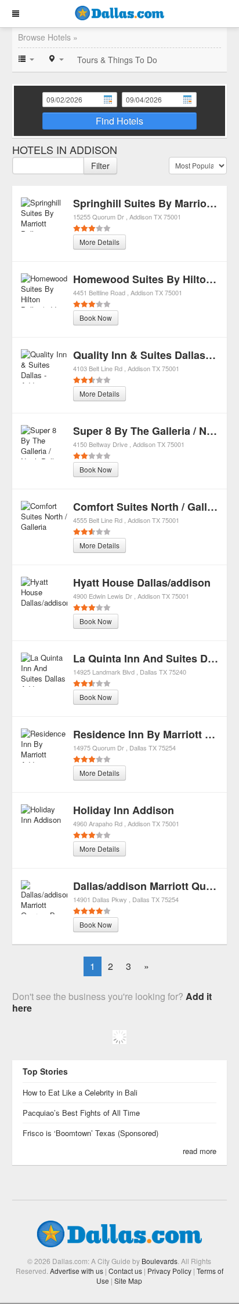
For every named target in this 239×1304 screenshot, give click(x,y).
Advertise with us (76, 1271)
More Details (99, 242)
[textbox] (48, 165)
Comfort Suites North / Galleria (149, 506)
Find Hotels (119, 120)
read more (199, 1150)
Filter (100, 165)
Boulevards (160, 1261)
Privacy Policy (169, 1271)
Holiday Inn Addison (123, 810)
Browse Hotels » (48, 37)
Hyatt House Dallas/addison (142, 582)
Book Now (95, 318)
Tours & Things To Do (117, 59)
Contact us (125, 1271)
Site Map (128, 1280)
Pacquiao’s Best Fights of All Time (81, 1112)
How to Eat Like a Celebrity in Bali (80, 1092)
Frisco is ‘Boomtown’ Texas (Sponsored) (90, 1132)
